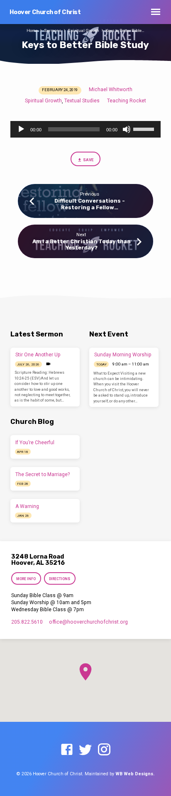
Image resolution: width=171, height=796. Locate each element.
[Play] (21, 129)
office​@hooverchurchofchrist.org (88, 622)
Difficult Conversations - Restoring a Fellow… (89, 204)
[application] (85, 129)
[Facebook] (66, 750)
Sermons (52, 30)
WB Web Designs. (134, 774)
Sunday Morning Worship (122, 355)
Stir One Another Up (38, 355)
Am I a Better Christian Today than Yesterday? (81, 244)
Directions (59, 579)
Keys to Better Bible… (124, 30)
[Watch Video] (48, 364)
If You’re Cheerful (34, 442)
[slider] (144, 128)
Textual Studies (82, 101)
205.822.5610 (27, 622)
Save (88, 159)
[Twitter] (85, 750)
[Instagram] (104, 750)
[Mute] (126, 129)
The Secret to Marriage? (42, 474)
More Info (26, 579)
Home (32, 30)
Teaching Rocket (126, 101)
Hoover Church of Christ (45, 12)
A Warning (27, 506)
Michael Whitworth (110, 89)
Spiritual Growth (83, 30)
